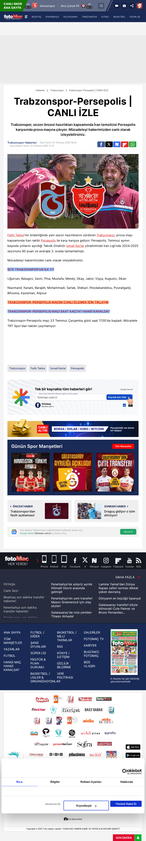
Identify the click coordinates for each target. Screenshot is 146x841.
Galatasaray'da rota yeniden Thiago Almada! (71, 614)
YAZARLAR (11, 649)
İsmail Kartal (75, 246)
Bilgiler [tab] (55, 781)
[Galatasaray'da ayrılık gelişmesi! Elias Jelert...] (72, 472)
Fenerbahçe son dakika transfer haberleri (20, 609)
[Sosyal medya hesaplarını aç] (132, 6)
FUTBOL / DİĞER (37, 634)
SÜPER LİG (38, 653)
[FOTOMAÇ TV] (117, 6)
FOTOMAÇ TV (94, 639)
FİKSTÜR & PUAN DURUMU (38, 663)
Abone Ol (128, 531)
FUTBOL (9, 656)
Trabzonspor (57, 90)
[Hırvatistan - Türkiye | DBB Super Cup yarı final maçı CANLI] (30, 472)
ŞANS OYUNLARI (38, 644)
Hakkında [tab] (126, 781)
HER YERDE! (18, 564)
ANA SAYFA (12, 632)
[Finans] (73, 428)
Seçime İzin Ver (52, 804)
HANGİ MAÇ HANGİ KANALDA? (12, 666)
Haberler (40, 90)
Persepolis (48, 240)
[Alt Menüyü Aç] (26, 16)
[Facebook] (101, 144)
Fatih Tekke (15, 235)
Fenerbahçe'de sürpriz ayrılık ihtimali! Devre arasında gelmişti (71, 588)
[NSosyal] (117, 144)
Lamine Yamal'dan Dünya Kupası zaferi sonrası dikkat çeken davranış (118, 588)
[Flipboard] (124, 144)
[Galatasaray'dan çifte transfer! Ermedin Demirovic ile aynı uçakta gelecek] (115, 472)
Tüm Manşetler (123, 446)
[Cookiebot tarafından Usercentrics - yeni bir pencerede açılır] (125, 772)
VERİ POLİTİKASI (65, 675)
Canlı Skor (11, 591)
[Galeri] (124, 6)
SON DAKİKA (124, 837)
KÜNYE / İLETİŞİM (63, 655)
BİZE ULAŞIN (89, 664)
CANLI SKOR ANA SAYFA (13, 6)
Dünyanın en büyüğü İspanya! (120, 598)
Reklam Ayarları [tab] (91, 781)
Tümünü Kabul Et (126, 803)
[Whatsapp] (132, 144)
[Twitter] (109, 144)
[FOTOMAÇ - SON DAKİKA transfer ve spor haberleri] (13, 16)
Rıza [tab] (19, 781)
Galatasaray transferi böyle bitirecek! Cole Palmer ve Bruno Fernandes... (118, 608)
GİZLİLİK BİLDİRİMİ (64, 665)
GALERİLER (92, 632)
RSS (60, 646)
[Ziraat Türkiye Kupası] (139, 6)
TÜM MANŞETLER (13, 641)
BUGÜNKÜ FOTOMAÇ (91, 654)
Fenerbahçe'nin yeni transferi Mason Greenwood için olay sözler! (71, 602)
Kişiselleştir (84, 805)
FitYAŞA (9, 584)
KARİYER (90, 645)
